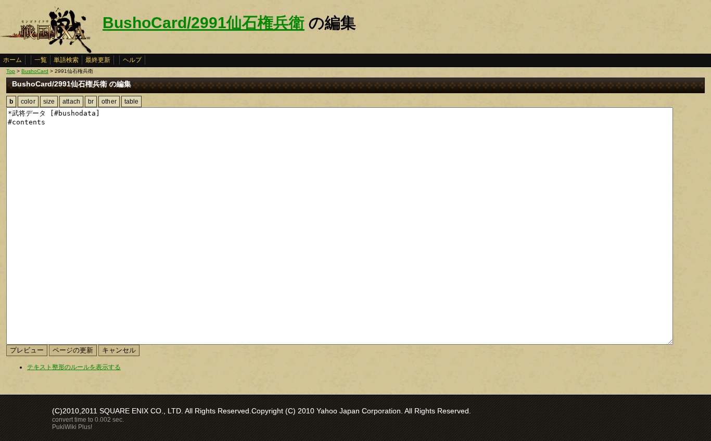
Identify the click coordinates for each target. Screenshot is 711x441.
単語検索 (66, 60)
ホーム (12, 60)
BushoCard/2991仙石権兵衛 (203, 22)
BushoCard (34, 71)
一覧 (40, 60)
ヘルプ (132, 60)
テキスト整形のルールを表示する (74, 367)
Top (10, 71)
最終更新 (97, 60)
